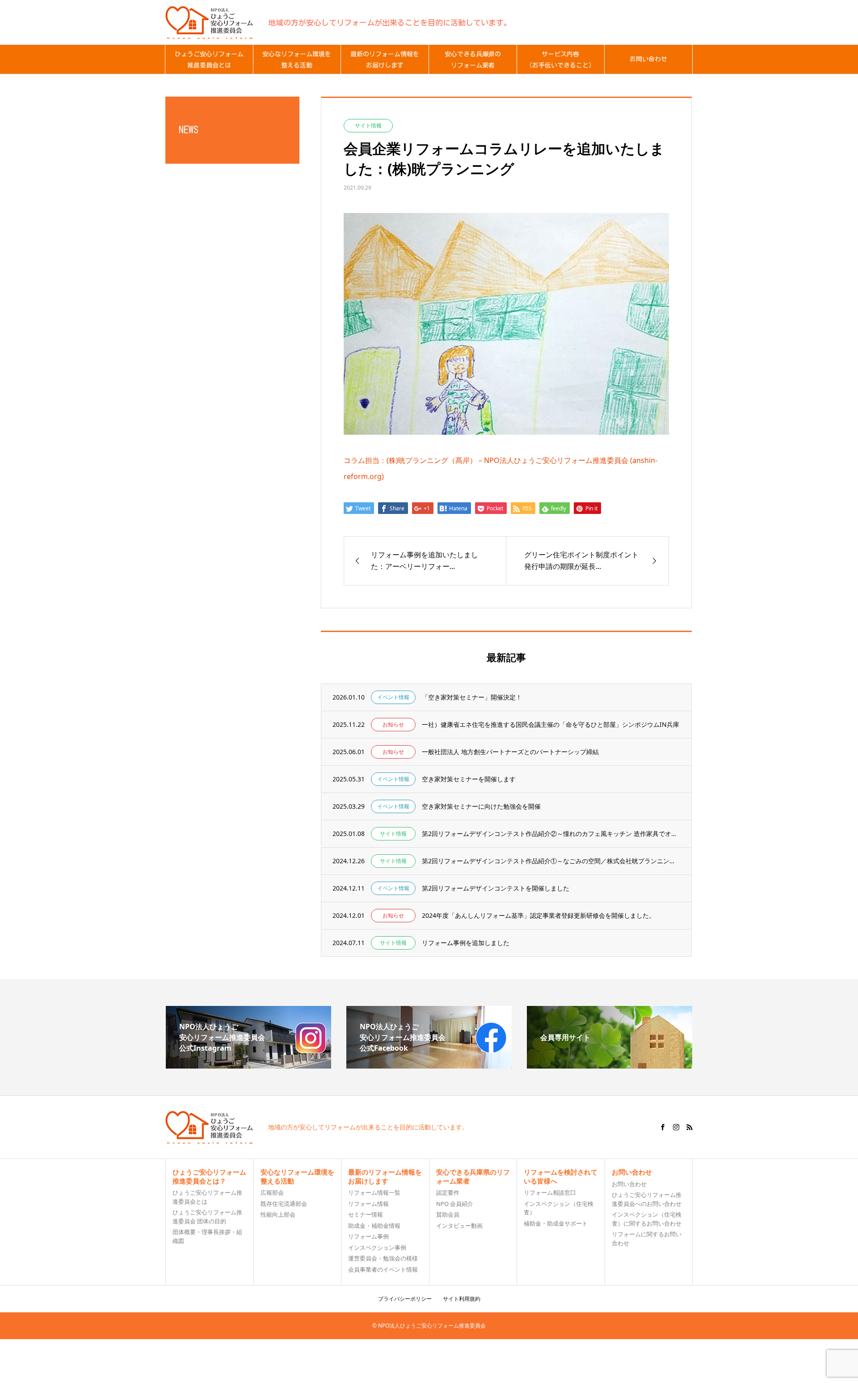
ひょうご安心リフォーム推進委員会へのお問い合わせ (646, 1199)
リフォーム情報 (368, 1204)
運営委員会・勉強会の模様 (383, 1258)
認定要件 (447, 1192)
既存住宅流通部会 (284, 1204)
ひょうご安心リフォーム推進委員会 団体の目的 (207, 1216)
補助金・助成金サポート (556, 1223)
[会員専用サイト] (609, 1065)
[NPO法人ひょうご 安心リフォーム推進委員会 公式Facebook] (429, 1065)
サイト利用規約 (461, 1298)
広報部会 (272, 1192)
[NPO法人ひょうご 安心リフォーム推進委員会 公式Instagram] (248, 1065)
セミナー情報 (365, 1214)
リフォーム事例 (368, 1236)
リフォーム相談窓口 (550, 1192)
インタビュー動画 (459, 1226)
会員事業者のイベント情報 (383, 1269)
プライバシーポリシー (405, 1298)
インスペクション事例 (377, 1247)
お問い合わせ (629, 1184)
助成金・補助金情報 (374, 1226)
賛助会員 (447, 1214)
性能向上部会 (278, 1214)
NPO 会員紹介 (454, 1204)
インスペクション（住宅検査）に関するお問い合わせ (646, 1218)
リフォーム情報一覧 (374, 1192)
